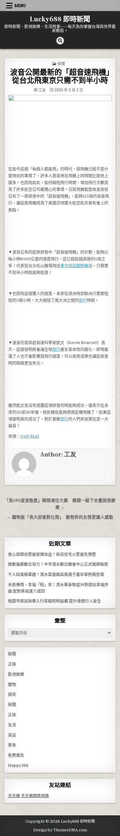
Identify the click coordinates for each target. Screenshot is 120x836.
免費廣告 (16, 755)
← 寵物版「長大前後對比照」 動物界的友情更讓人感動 (60, 517)
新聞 (61, 63)
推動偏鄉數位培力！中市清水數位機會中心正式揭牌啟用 (58, 564)
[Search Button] (60, 41)
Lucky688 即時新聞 (60, 19)
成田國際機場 (80, 265)
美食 (12, 745)
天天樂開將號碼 (35, 795)
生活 (12, 725)
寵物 (12, 684)
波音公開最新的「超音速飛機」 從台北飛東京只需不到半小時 (63, 76)
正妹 (12, 664)
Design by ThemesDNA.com (60, 830)
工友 (42, 90)
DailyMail (29, 436)
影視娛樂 (16, 674)
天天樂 (14, 795)
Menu (20, 5)
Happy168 (18, 765)
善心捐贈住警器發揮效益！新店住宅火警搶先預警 (52, 554)
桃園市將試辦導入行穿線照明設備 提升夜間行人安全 (54, 601)
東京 (64, 265)
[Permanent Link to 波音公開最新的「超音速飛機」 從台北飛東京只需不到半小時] (60, 129)
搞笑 (12, 694)
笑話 (12, 735)
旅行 (83, 300)
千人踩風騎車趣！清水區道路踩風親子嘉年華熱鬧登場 (56, 574)
